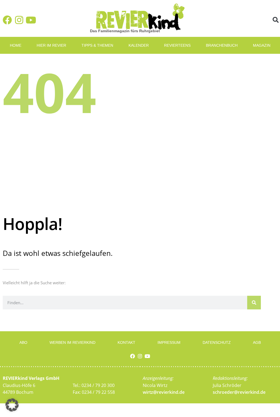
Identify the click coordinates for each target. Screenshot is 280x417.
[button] (275, 19)
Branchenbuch (222, 45)
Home (15, 45)
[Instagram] (19, 20)
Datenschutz (217, 342)
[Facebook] (7, 20)
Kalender (139, 45)
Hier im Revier (51, 45)
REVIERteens (177, 45)
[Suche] (254, 302)
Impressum (169, 342)
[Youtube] (31, 20)
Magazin (261, 45)
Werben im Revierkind (72, 342)
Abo (23, 342)
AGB (257, 342)
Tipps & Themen (97, 45)
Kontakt (126, 342)
